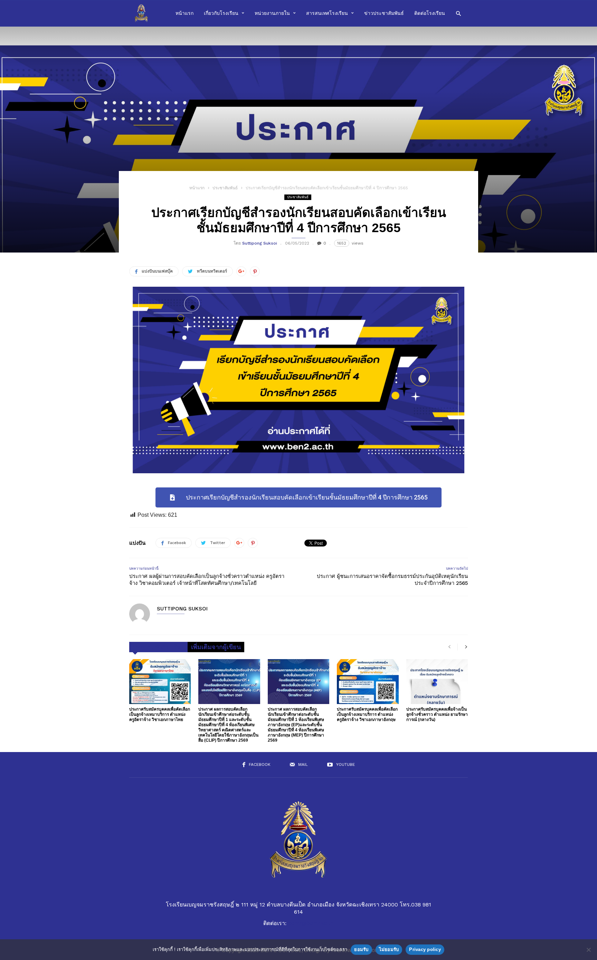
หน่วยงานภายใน (272, 13)
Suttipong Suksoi (259, 243)
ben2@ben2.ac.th (311, 923)
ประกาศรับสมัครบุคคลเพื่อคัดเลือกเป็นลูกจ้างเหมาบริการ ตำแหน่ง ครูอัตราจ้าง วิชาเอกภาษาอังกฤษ (367, 714)
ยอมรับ (361, 949)
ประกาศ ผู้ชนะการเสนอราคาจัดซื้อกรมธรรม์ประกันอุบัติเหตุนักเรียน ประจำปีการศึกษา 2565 (392, 579)
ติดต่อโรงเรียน (429, 13)
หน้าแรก (184, 13)
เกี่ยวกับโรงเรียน (221, 13)
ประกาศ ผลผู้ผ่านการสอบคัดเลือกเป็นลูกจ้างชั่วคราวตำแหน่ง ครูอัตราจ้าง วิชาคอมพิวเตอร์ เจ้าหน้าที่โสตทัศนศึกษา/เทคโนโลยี (206, 579)
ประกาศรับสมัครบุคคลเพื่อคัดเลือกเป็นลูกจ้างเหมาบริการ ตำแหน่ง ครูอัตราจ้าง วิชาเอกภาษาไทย (159, 714)
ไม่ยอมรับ (389, 949)
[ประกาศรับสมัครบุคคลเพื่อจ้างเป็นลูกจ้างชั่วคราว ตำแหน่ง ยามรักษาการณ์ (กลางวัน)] (437, 681)
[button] (458, 13)
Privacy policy (425, 949)
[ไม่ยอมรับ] (588, 949)
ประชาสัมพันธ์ (225, 188)
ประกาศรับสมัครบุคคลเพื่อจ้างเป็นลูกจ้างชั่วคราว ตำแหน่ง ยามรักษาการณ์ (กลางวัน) (437, 714)
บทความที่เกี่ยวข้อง (158, 647)
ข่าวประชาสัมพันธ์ (384, 13)
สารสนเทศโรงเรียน (327, 13)
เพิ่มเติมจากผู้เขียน (216, 647)
